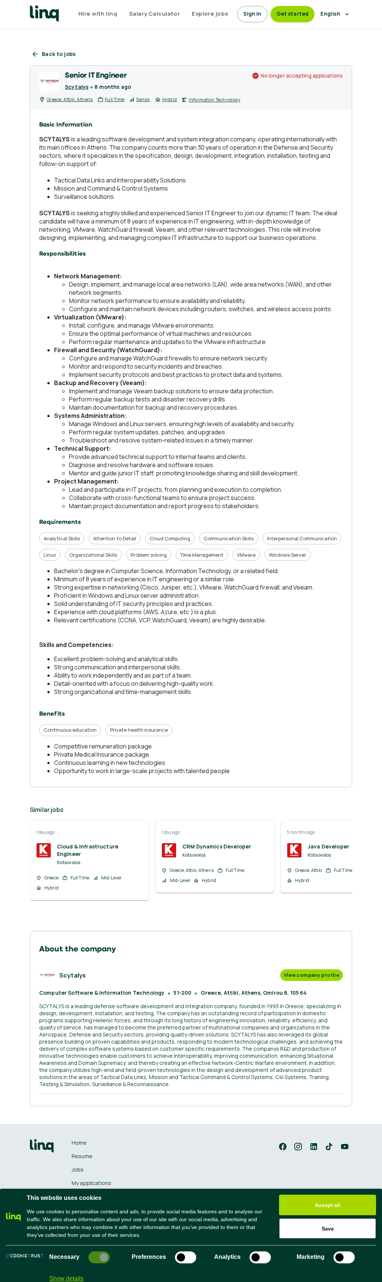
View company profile (311, 975)
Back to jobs (59, 53)
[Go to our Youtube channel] (344, 1146)
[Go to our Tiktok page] (329, 1146)
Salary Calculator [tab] (154, 14)
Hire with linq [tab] (97, 14)
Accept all (327, 1205)
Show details (66, 1278)
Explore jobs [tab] (210, 14)
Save (328, 1229)
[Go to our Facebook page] (282, 1146)
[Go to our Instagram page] (298, 1146)
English (330, 13)
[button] (282, 1146)
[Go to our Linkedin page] (313, 1146)
